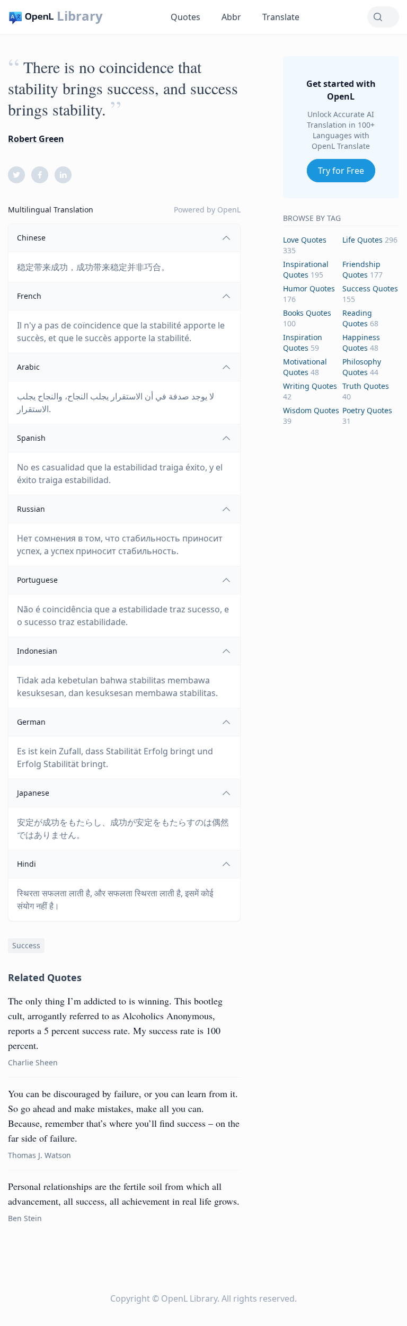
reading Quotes (357, 318)
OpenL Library (189, 1298)
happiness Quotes (361, 342)
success (26, 945)
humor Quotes (309, 288)
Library (80, 15)
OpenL (229, 209)
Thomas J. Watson (39, 1155)
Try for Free (341, 170)
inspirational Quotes (306, 269)
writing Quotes (310, 386)
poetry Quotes (367, 410)
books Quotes (307, 313)
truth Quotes (365, 386)
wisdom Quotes (311, 410)
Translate (280, 17)
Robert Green (36, 139)
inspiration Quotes (302, 342)
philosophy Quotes (361, 367)
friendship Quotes (361, 269)
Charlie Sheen (33, 1062)
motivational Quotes (305, 367)
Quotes (185, 17)
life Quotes (362, 240)
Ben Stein (25, 1218)
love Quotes (304, 240)
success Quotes (370, 288)
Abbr (231, 17)
